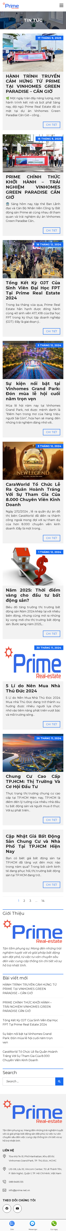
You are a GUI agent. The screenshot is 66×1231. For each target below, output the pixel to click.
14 (43, 900)
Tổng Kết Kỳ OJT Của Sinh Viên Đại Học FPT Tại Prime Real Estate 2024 (33, 290)
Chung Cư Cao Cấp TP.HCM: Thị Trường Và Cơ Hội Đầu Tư (33, 781)
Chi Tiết (51, 124)
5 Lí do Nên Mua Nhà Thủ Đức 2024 (33, 688)
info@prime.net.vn (19, 1190)
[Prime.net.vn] (9, 5)
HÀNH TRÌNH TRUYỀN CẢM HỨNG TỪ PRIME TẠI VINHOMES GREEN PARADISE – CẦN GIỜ (33, 84)
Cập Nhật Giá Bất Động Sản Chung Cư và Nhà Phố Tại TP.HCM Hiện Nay (33, 844)
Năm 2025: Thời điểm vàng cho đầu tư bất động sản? (33, 595)
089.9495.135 (16, 1181)
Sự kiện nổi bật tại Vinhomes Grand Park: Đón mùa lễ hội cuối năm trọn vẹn (33, 391)
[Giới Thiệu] (33, 931)
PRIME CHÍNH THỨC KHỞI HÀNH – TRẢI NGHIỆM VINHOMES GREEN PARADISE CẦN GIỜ (33, 187)
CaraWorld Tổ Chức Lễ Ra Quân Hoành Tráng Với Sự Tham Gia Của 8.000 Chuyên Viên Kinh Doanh (33, 494)
